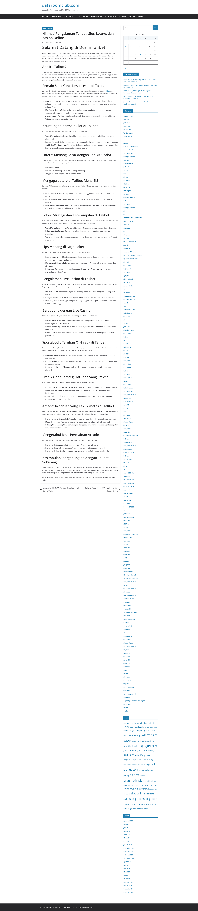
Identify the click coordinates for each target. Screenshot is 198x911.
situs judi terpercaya (139, 788)
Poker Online (96, 17)
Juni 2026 (126, 828)
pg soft (134, 775)
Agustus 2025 (128, 862)
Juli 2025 (126, 865)
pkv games (142, 775)
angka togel (144, 727)
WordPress (89, 907)
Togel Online (110, 17)
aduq (124, 723)
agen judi (140, 723)
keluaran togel (144, 764)
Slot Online (68, 17)
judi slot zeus (140, 759)
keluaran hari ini (130, 764)
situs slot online (134, 793)
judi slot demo (130, 750)
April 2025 (126, 875)
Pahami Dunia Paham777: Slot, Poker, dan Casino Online (101, 489)
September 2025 (129, 858)
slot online (140, 804)
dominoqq (134, 741)
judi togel (151, 759)
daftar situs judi (135, 735)
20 (140, 54)
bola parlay (140, 730)
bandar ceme (153, 727)
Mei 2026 (126, 831)
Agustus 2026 (128, 821)
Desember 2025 (128, 848)
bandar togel (128, 730)
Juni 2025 (126, 868)
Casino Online (82, 17)
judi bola (142, 740)
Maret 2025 (127, 879)
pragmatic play (133, 780)
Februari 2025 (128, 882)
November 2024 (128, 892)
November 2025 (128, 851)
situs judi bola (142, 785)
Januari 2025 (127, 885)
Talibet (107, 91)
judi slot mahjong (145, 750)
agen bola (131, 723)
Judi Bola (122, 17)
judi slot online (133, 755)
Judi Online (56, 17)
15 (150, 50)
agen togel (134, 727)
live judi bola (143, 769)
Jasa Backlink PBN (136, 17)
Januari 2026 (127, 845)
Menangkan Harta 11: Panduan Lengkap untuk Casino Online (61, 489)
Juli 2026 (126, 824)
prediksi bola (150, 780)
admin (59, 42)
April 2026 (126, 834)
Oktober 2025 (128, 855)
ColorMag (78, 907)
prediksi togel (129, 785)
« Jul (124, 68)
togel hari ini (133, 808)
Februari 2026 (128, 841)
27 (140, 58)
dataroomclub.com (60, 5)
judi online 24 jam (137, 746)
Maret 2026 (127, 838)
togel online (144, 808)
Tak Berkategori (47, 28)
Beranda (45, 17)
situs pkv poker (153, 789)
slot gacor (136, 799)
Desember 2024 (128, 889)
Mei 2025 (126, 872)
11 (130, 50)
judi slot (151, 746)
